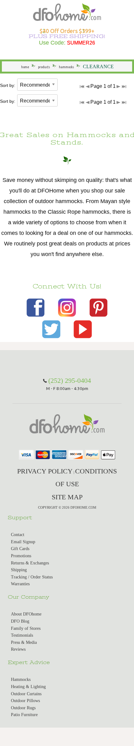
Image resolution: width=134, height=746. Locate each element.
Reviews (18, 649)
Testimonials (22, 635)
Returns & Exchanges (30, 563)
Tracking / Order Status (32, 577)
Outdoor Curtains (26, 693)
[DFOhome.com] (67, 11)
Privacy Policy (45, 471)
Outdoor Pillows (25, 700)
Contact (17, 534)
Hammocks (21, 679)
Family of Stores (26, 628)
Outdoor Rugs (23, 708)
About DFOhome (26, 614)
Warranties (20, 584)
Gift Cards (20, 548)
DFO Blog (20, 621)
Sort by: (7, 85)
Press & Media (24, 642)
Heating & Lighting (28, 686)
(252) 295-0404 (69, 380)
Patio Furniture (24, 714)
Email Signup (23, 541)
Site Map (67, 497)
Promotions (21, 556)
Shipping (19, 570)
